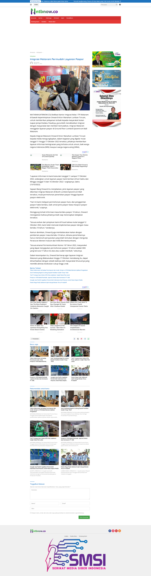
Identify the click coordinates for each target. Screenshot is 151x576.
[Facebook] (109, 530)
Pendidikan (69, 18)
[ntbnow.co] (44, 11)
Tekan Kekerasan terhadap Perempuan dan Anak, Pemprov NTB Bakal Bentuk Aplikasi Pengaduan (59, 270)
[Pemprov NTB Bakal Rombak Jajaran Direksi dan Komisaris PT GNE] (39, 370)
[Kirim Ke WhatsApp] (88, 339)
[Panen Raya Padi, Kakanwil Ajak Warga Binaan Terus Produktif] (80, 370)
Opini (62, 18)
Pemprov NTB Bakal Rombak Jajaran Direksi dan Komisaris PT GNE (50, 277)
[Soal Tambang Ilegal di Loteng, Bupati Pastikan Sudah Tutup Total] (60, 351)
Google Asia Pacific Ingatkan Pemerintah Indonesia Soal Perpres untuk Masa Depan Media (56, 280)
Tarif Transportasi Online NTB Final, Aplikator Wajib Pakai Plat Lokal (50, 275)
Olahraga (48, 18)
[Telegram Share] (85, 339)
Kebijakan (33, 56)
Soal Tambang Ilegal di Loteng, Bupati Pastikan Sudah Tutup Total (49, 272)
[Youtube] (116, 530)
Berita (40, 18)
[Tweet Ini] (78, 339)
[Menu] (31, 4)
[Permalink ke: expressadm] (31, 63)
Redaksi (44, 22)
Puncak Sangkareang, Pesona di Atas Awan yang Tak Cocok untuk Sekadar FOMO (74, 1)
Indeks (36, 4)
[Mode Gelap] (120, 4)
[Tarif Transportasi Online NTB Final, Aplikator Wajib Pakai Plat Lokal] (80, 351)
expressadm (36, 62)
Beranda (33, 18)
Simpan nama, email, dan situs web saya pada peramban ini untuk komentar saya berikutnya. (58, 513)
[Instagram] (113, 530)
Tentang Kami (35, 22)
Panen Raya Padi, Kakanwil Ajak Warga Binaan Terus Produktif (48, 282)
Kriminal (56, 18)
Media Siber (52, 22)
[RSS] (119, 530)
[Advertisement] (75, 36)
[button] (116, 4)
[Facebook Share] (74, 339)
